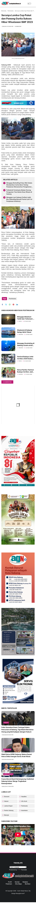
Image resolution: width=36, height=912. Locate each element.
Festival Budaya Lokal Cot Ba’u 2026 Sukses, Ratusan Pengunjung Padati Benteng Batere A (25, 358)
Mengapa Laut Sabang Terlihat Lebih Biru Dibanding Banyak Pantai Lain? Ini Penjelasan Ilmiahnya (19, 199)
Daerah (21, 374)
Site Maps (18, 884)
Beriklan (27, 884)
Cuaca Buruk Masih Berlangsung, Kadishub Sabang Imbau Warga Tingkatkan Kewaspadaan (17, 781)
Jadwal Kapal (8, 806)
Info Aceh (24, 801)
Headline (23, 796)
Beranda (3, 11)
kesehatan (24, 810)
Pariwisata (10, 11)
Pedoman (9, 884)
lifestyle (6, 815)
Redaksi (25, 882)
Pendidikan (7, 749)
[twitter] (6, 304)
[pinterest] (14, 304)
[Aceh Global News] (11, 5)
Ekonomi (6, 796)
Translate (24, 870)
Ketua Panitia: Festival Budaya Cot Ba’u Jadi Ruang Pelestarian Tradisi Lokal (25, 371)
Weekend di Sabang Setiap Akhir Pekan (24, 331)
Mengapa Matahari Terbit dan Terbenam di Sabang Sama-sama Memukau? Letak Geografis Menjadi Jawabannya (25, 318)
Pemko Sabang (8, 774)
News (20, 321)
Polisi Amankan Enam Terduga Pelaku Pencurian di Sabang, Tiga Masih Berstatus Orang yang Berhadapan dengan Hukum (17, 729)
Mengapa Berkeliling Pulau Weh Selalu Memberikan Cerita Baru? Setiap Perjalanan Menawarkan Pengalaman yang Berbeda (19, 185)
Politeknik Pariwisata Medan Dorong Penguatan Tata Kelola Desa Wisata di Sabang (19, 192)
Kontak (17, 882)
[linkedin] (17, 304)
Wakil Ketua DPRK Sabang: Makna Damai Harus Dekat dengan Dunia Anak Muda (16, 755)
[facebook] (3, 304)
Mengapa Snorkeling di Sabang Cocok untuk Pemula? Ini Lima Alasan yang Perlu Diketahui (25, 344)
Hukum (6, 801)
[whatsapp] (10, 304)
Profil (10, 882)
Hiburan (21, 334)
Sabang (6, 722)
